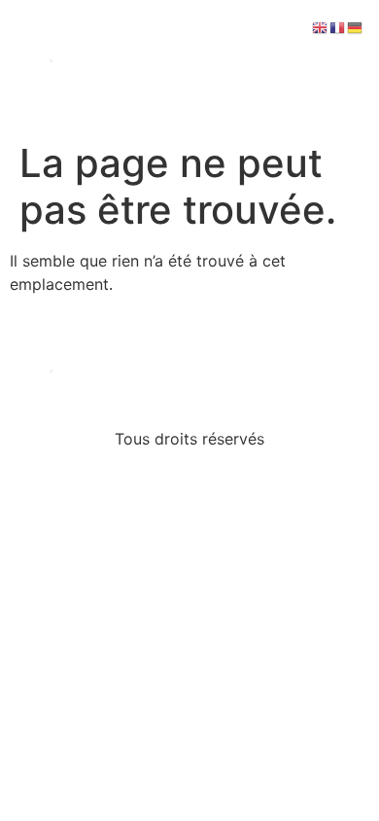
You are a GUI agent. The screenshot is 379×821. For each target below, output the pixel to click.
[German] (355, 26)
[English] (320, 26)
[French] (338, 26)
